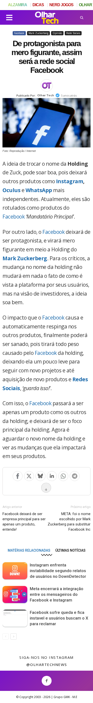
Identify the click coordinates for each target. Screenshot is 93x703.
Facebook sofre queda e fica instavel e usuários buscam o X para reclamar (59, 618)
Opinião (57, 33)
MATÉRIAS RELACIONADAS (29, 550)
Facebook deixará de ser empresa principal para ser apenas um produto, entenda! (24, 522)
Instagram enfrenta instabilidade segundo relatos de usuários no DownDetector (58, 570)
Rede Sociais (73, 33)
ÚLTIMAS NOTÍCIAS (70, 550)
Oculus (11, 190)
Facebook (19, 33)
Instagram (69, 181)
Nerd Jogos (61, 5)
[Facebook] (47, 680)
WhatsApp (39, 190)
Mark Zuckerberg (38, 33)
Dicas (38, 5)
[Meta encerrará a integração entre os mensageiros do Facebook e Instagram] (14, 594)
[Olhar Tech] (47, 18)
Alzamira (17, 5)
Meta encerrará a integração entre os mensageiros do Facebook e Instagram (56, 594)
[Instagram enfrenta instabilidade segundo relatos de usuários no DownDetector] (14, 570)
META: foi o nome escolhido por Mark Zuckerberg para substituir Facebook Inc (69, 522)
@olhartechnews (46, 664)
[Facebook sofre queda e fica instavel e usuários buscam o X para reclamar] (14, 618)
